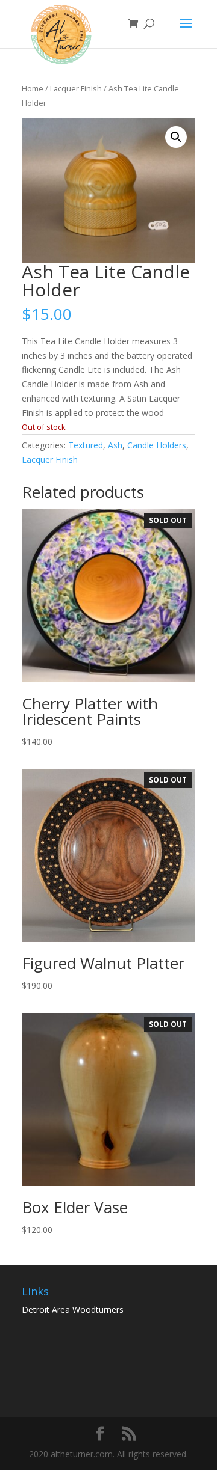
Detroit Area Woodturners (73, 1309)
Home (32, 88)
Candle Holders (156, 445)
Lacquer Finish (76, 88)
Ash (115, 445)
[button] (176, 137)
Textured (85, 445)
